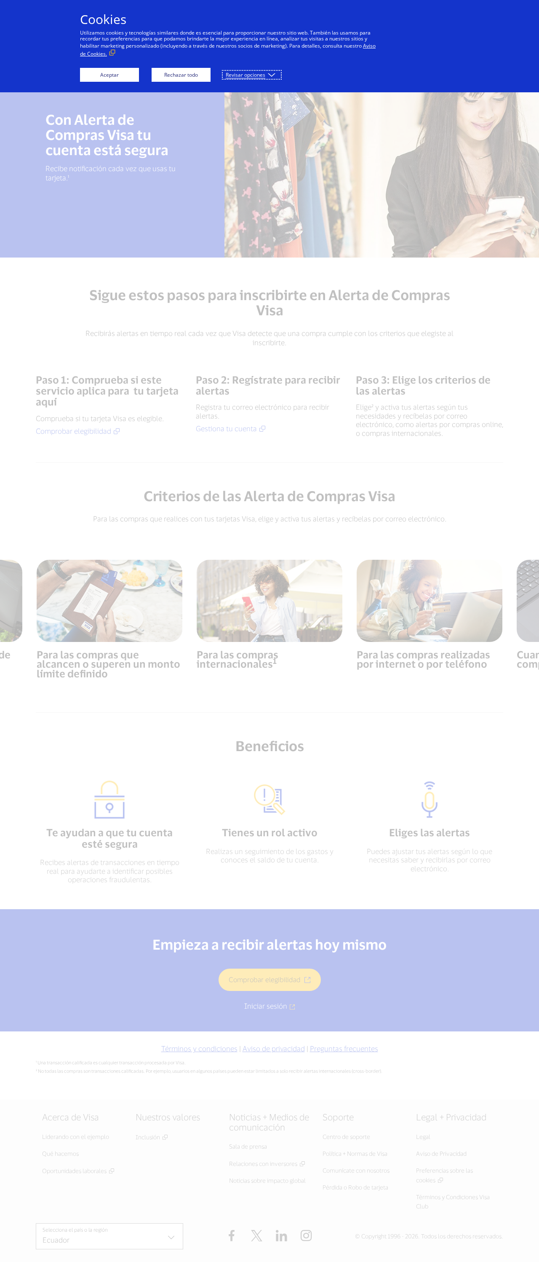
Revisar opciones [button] (245, 74)
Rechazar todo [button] (181, 74)
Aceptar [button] (109, 74)
